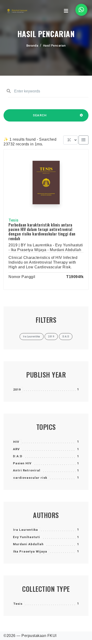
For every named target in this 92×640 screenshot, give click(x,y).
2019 (17, 389)
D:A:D (17, 456)
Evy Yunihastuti (26, 537)
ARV (16, 449)
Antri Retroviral (26, 470)
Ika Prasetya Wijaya (30, 551)
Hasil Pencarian (54, 45)
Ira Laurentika (25, 529)
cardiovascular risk (30, 477)
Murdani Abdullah (28, 544)
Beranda (32, 45)
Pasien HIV (22, 463)
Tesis (17, 603)
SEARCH (40, 115)
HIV (16, 442)
